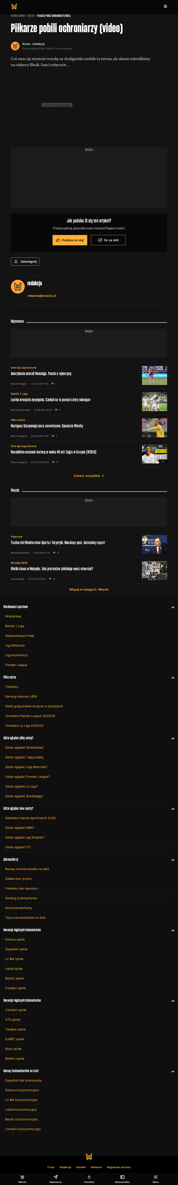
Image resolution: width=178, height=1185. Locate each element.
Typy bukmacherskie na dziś (25, 917)
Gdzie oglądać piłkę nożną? (18, 737)
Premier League (16, 665)
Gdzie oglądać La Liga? (21, 786)
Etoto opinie (13, 1049)
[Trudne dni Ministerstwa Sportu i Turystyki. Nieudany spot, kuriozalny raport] (89, 544)
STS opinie (12, 1019)
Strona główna (18, 16)
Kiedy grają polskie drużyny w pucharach (34, 706)
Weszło (31, 16)
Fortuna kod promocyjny (22, 1090)
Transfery (11, 686)
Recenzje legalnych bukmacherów (22, 929)
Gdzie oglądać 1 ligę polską (24, 757)
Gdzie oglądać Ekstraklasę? (24, 747)
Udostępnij (29, 261)
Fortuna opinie (15, 939)
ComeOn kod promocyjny (23, 1129)
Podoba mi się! (73, 240)
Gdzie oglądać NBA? (19, 827)
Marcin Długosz (19, 383)
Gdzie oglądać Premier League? (27, 776)
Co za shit (111, 240)
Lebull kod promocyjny (21, 1109)
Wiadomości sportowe (15, 606)
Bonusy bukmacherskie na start (27, 869)
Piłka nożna (18, 420)
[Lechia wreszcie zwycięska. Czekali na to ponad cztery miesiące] (89, 402)
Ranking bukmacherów (21, 898)
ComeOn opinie (15, 1010)
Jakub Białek (18, 579)
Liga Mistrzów (15, 645)
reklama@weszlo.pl (41, 295)
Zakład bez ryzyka (18, 878)
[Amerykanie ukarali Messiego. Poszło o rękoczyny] (89, 375)
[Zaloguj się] (165, 6)
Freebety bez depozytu (21, 888)
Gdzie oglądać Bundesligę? (24, 796)
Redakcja (65, 1167)
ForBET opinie (14, 1039)
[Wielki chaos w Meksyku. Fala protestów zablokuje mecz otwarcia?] (89, 571)
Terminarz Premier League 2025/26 (30, 716)
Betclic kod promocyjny (21, 1119)
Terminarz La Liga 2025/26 (24, 725)
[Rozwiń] (171, 607)
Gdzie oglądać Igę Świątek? (24, 837)
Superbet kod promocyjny (23, 1080)
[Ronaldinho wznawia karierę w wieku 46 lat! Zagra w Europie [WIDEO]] (89, 454)
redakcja (38, 44)
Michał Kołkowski (20, 552)
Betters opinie (14, 1058)
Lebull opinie (14, 968)
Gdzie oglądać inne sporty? (18, 808)
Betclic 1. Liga (19, 393)
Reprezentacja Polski (19, 635)
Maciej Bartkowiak (21, 410)
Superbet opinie (16, 949)
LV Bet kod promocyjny (21, 1100)
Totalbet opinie (15, 1029)
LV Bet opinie (14, 959)
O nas (50, 1167)
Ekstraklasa (13, 616)
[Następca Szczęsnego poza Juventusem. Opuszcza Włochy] (89, 428)
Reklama (96, 1167)
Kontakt (81, 1167)
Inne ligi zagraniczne (23, 367)
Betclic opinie (14, 978)
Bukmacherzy (10, 859)
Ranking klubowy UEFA (21, 696)
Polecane (16, 536)
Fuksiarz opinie (15, 988)
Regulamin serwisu (119, 1167)
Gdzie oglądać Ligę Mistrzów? (26, 767)
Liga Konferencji (16, 655)
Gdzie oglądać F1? (18, 847)
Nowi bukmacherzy (18, 908)
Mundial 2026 (19, 562)
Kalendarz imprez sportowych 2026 (30, 818)
